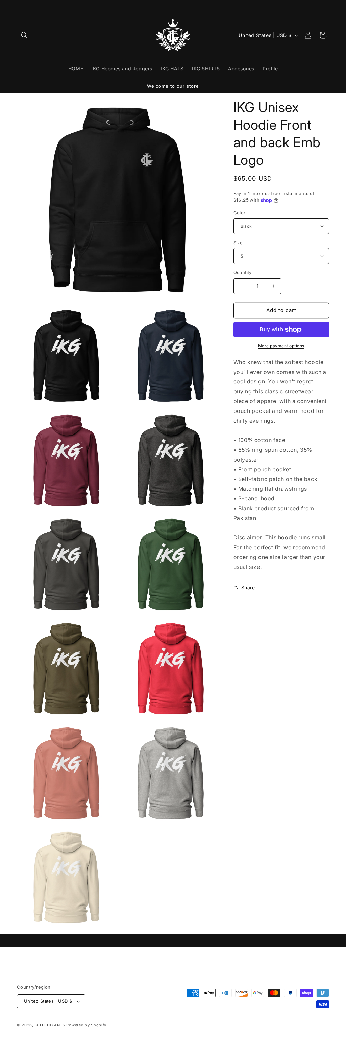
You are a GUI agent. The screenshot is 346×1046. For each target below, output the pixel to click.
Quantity (242, 272)
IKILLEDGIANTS (50, 1025)
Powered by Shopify (86, 1025)
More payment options (281, 345)
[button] (24, 35)
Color (239, 212)
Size (238, 242)
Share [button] (248, 588)
